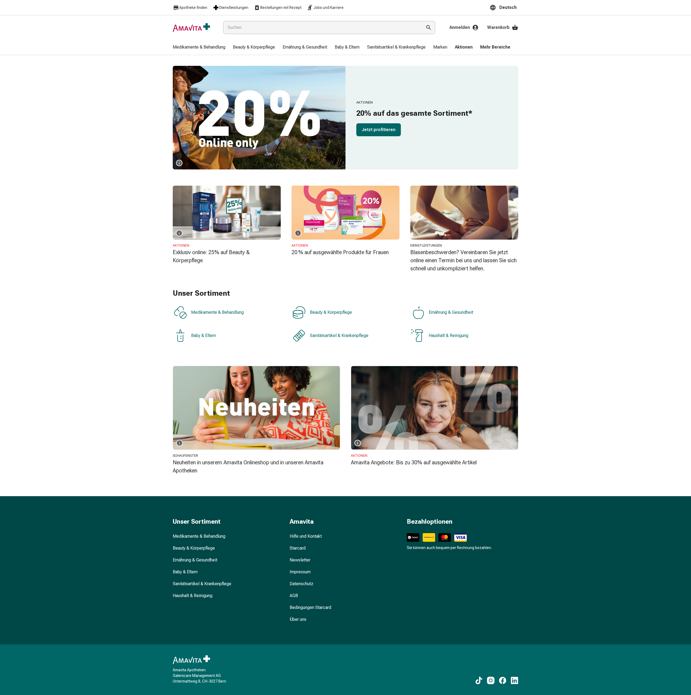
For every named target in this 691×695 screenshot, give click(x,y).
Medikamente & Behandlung (217, 312)
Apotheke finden (193, 7)
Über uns (298, 619)
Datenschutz (301, 583)
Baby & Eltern (203, 335)
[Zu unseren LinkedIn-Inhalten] (514, 680)
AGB (294, 595)
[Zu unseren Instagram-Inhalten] (490, 680)
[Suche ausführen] (428, 27)
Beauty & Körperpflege (331, 312)
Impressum (300, 571)
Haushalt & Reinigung (448, 335)
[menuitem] (199, 47)
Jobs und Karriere (328, 7)
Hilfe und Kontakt (306, 536)
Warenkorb (498, 27)
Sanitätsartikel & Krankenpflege (339, 335)
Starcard (298, 548)
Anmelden (459, 27)
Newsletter (300, 560)
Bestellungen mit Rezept (281, 7)
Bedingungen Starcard (310, 607)
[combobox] (321, 27)
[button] (504, 7)
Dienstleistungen (233, 7)
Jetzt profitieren (378, 129)
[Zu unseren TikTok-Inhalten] (479, 680)
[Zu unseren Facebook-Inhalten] (502, 680)
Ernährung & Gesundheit (451, 312)
